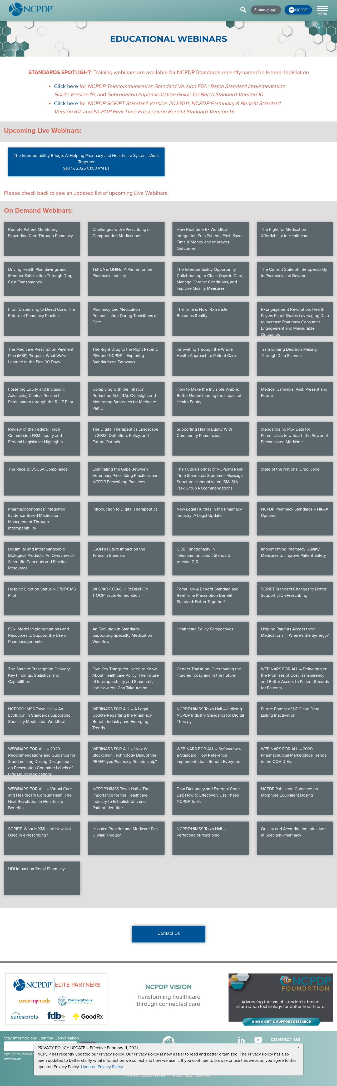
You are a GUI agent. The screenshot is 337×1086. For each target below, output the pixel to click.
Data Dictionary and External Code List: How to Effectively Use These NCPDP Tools (208, 795)
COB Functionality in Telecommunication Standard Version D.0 (203, 555)
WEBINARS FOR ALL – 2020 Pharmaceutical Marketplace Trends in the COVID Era (293, 755)
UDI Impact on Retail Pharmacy (36, 868)
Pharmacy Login (265, 10)
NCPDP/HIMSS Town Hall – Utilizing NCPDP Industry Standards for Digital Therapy (210, 715)
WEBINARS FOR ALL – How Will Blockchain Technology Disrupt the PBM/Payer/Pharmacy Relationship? (124, 755)
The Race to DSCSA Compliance (38, 469)
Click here (66, 86)
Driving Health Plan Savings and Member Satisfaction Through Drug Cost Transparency (40, 276)
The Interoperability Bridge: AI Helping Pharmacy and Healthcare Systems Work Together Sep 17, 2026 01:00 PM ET (86, 162)
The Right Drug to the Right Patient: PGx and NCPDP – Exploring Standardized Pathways (125, 356)
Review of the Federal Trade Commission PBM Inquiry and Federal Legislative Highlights (35, 436)
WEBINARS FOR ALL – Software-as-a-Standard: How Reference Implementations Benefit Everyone (209, 755)
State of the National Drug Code (290, 469)
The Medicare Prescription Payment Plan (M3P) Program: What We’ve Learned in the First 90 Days (40, 356)
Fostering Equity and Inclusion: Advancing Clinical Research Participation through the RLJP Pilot (40, 396)
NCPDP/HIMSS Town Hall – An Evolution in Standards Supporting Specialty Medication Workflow (39, 715)
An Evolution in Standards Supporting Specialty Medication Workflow (122, 635)
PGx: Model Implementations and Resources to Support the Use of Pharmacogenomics (38, 635)
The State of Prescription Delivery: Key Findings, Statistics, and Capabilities (39, 675)
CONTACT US (285, 1039)
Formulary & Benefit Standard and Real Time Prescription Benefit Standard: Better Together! (208, 595)
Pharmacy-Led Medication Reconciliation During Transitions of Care (125, 316)
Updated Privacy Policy (102, 1066)
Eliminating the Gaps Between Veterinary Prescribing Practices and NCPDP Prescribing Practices (125, 476)
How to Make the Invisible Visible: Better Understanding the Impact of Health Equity (209, 396)
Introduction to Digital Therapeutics (124, 509)
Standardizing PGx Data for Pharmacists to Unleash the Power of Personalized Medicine (294, 436)
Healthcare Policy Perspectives (205, 629)
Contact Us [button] (168, 933)
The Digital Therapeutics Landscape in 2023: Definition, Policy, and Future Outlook (125, 436)
